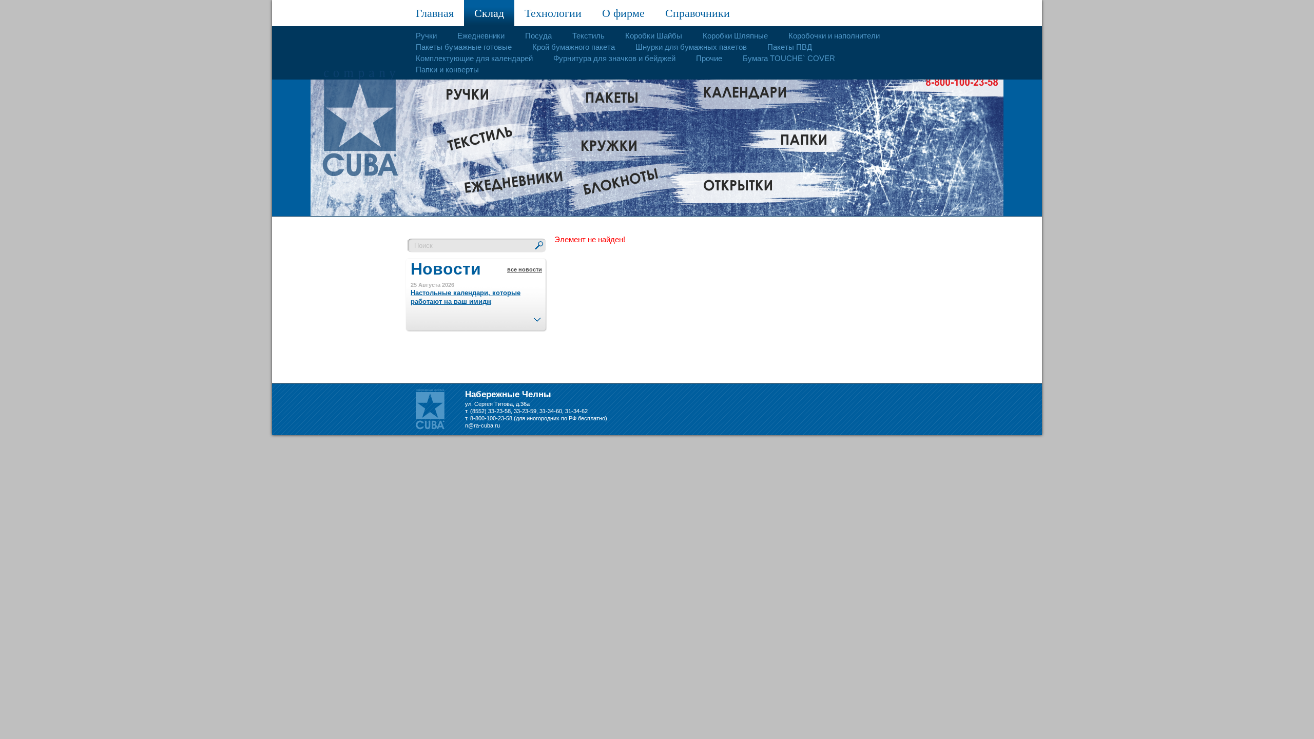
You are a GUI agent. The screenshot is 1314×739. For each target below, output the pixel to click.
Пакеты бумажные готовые (464, 47)
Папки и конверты (447, 69)
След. (537, 317)
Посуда (538, 35)
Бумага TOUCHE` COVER (789, 58)
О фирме (623, 13)
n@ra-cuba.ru (482, 425)
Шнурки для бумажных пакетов (691, 47)
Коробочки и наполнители (834, 35)
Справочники (697, 13)
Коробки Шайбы (653, 35)
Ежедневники (481, 35)
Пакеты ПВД (789, 47)
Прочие (709, 58)
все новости (524, 269)
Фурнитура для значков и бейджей (614, 58)
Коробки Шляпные (735, 35)
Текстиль (588, 35)
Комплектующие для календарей (474, 58)
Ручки (426, 35)
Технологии (553, 13)
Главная (435, 13)
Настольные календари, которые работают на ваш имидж (465, 297)
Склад (489, 13)
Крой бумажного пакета (573, 47)
